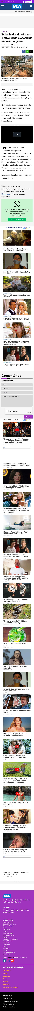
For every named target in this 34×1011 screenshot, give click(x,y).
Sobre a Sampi (7, 995)
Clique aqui (5, 194)
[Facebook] (23, 51)
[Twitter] (31, 51)
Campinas (6, 976)
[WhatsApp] (27, 51)
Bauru (5, 973)
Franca (5, 979)
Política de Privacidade (10, 1001)
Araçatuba (6, 970)
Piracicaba (6, 984)
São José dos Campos (10, 987)
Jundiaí (5, 982)
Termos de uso (8, 998)
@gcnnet (11, 958)
